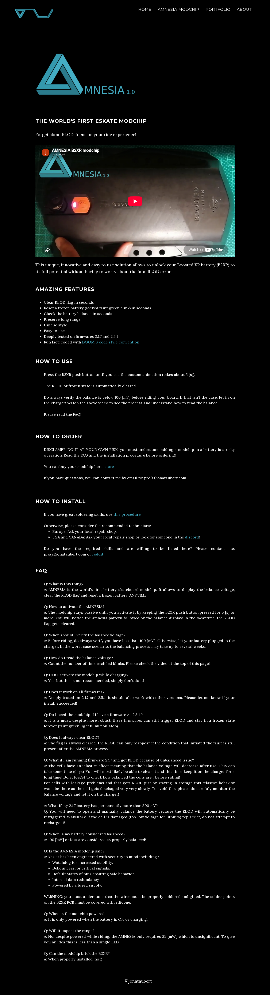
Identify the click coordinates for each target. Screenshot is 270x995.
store (109, 466)
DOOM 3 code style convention (110, 342)
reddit (97, 554)
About (244, 9)
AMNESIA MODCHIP (178, 9)
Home (144, 9)
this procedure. (127, 514)
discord (192, 537)
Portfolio (218, 9)
